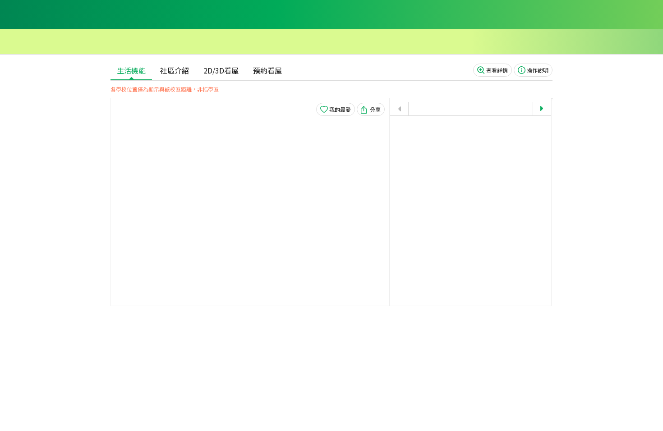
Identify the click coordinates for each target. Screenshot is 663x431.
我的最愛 (340, 109)
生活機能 (131, 70)
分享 (375, 109)
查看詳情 (497, 70)
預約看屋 (267, 70)
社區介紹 (174, 70)
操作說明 (537, 70)
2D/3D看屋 (221, 70)
